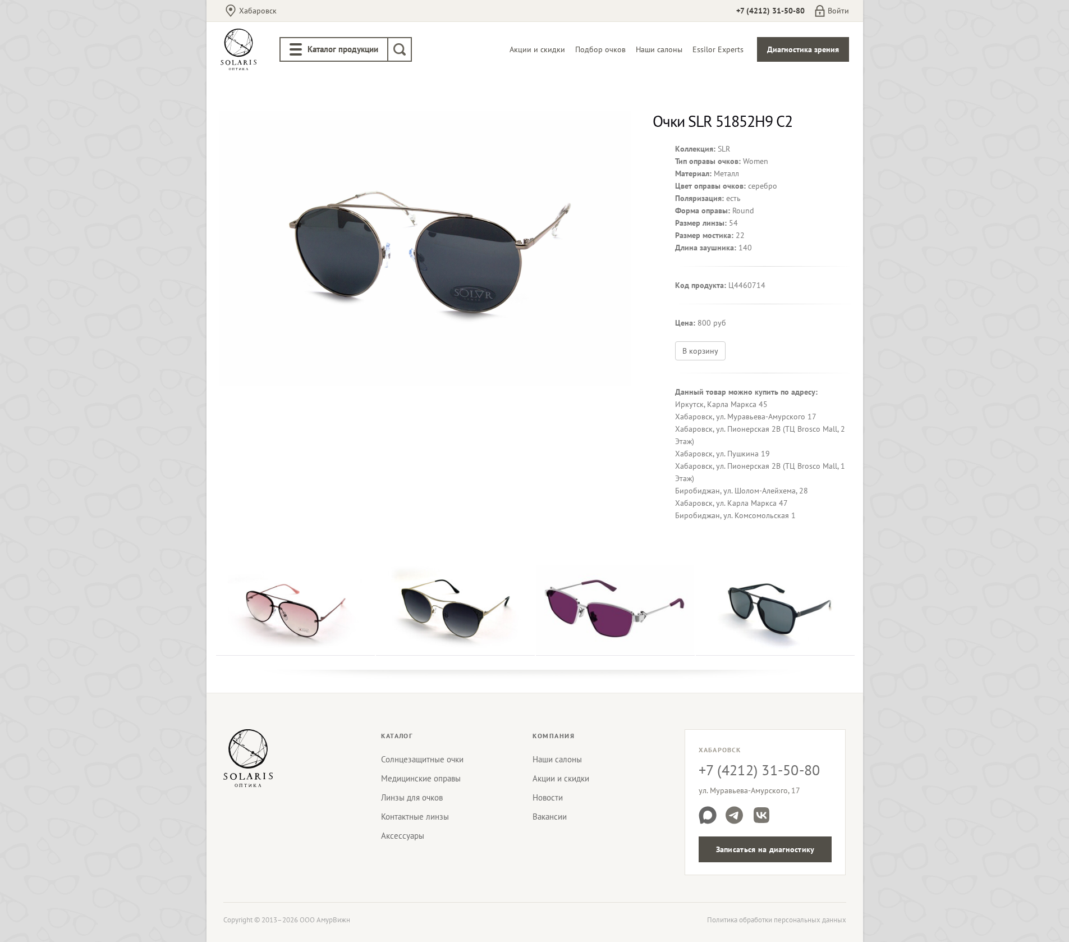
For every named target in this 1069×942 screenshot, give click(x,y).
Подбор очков (600, 49)
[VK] (761, 815)
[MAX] (708, 815)
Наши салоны (659, 49)
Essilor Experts (718, 49)
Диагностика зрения (803, 49)
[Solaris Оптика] (248, 757)
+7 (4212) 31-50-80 (770, 11)
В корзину (700, 351)
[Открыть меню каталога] (296, 49)
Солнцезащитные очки (422, 759)
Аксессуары (402, 835)
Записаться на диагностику (765, 849)
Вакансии (550, 816)
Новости (548, 797)
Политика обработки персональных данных (776, 920)
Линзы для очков (412, 797)
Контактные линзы (415, 816)
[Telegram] (735, 815)
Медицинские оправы (421, 778)
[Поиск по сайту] (399, 49)
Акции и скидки (537, 49)
